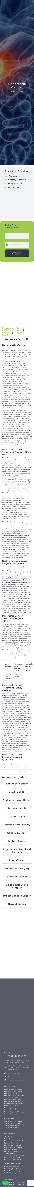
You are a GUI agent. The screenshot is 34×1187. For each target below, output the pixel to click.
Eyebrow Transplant (11, 1143)
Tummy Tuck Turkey (11, 1097)
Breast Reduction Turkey (13, 1091)
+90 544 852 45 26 (14, 1076)
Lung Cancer (17, 860)
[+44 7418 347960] (6, 1073)
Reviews (6, 332)
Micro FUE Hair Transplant (13, 1159)
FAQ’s (5, 335)
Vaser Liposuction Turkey (13, 1099)
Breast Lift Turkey (10, 1093)
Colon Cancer (17, 816)
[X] (19, 1056)
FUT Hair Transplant (11, 1151)
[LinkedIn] (25, 1056)
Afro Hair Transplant (11, 1137)
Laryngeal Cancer (17, 783)
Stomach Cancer (17, 876)
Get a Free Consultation (17, 253)
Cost (19, 328)
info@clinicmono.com (15, 1080)
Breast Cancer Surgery (17, 895)
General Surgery (17, 832)
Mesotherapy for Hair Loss (13, 1147)
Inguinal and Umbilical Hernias (17, 850)
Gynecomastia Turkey (12, 1110)
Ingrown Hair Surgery (17, 824)
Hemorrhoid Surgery (17, 868)
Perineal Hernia (17, 808)
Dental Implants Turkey (12, 1169)
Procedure (7, 328)
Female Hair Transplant (12, 1145)
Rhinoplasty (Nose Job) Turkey (14, 1101)
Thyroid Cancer (17, 904)
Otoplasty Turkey (10, 1108)
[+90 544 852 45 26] (6, 1076)
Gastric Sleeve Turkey (11, 1127)
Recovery (17, 330)
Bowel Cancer (17, 791)
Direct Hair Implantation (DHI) (15, 1141)
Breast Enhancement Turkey (14, 1095)
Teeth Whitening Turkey (12, 1173)
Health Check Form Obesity (14, 1184)
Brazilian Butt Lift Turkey (13, 1089)
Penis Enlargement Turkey (13, 1112)
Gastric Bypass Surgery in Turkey (15, 1125)
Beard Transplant (10, 1139)
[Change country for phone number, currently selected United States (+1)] (7, 245)
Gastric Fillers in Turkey (12, 1123)
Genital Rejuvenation (11, 1114)
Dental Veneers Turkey (12, 1171)
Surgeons (19, 332)
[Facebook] (12, 1056)
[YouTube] (15, 1056)
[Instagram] (9, 1056)
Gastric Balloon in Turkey (13, 1121)
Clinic (5, 330)
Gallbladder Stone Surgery (17, 886)
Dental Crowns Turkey (12, 1167)
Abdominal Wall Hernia (17, 800)
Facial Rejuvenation (11, 1106)
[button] (5, 1183)
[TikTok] (22, 1056)
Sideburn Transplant (11, 1153)
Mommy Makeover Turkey (13, 1104)
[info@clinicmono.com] (6, 1080)
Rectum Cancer (16, 841)
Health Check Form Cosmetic (14, 1182)
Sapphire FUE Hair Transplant (14, 1155)
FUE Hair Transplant (11, 1149)
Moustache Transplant (12, 1157)
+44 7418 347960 (13, 1073)
